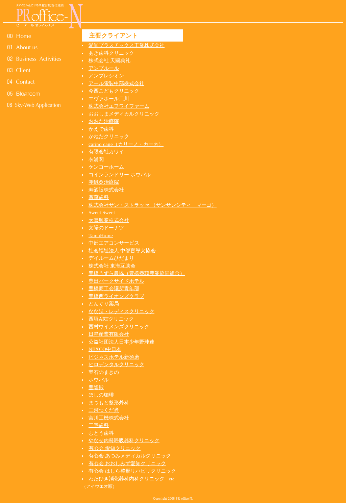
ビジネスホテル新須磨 (114, 357)
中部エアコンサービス (114, 243)
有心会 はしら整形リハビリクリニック (132, 471)
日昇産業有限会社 (109, 334)
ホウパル (99, 379)
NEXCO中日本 (105, 349)
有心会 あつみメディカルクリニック (130, 455)
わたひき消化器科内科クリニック (127, 478)
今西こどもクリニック (114, 91)
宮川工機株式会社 (109, 418)
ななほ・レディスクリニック (121, 311)
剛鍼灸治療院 (104, 182)
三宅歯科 (99, 425)
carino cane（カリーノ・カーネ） (126, 144)
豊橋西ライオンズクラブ (116, 296)
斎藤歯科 (99, 197)
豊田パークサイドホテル (116, 281)
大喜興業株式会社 (109, 220)
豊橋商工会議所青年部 (114, 288)
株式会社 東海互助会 (112, 266)
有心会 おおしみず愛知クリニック (127, 463)
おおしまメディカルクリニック (124, 114)
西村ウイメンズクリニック (119, 326)
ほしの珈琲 (101, 395)
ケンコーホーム (106, 167)
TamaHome (101, 235)
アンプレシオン (106, 75)
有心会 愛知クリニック (115, 448)
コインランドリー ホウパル (120, 174)
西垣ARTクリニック (111, 319)
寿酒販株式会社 (106, 190)
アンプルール (104, 68)
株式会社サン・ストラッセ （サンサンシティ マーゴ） (153, 205)
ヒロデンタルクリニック (116, 364)
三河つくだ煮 (104, 410)
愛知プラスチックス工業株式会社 (127, 45)
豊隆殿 (96, 387)
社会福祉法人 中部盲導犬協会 (122, 250)
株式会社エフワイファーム (119, 106)
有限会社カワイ (106, 151)
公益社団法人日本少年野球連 (121, 342)
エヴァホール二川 (109, 98)
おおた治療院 (104, 121)
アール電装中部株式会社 (116, 83)
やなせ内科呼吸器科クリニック (124, 440)
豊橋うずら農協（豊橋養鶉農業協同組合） (137, 273)
